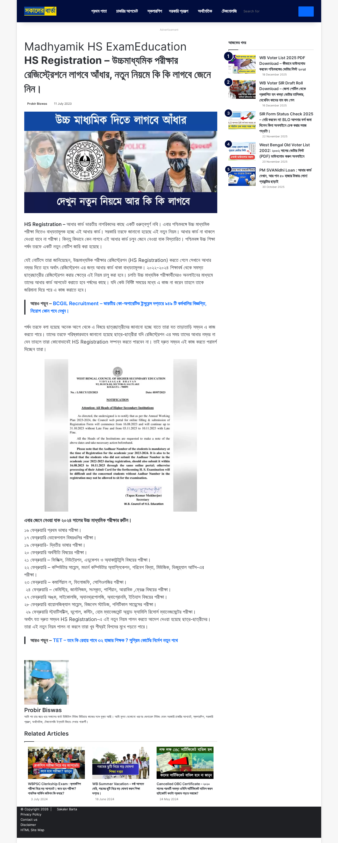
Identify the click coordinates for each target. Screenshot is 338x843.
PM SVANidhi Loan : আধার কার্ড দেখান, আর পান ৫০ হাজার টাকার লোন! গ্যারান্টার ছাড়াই (285, 176)
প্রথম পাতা (99, 11)
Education (160, 46)
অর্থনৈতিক (205, 11)
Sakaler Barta (67, 809)
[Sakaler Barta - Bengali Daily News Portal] (40, 11)
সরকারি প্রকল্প (178, 11)
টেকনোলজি (229, 11)
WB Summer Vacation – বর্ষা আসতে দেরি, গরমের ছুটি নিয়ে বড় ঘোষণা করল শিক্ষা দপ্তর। (118, 788)
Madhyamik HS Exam (79, 46)
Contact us (29, 819)
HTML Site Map (32, 830)
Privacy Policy (31, 814)
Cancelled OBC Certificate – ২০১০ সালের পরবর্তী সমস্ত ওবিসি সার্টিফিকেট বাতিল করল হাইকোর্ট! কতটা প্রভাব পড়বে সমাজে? (185, 788)
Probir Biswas (37, 103)
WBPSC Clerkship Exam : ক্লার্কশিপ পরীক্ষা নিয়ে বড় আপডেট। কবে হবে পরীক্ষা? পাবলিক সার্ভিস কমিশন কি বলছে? (54, 788)
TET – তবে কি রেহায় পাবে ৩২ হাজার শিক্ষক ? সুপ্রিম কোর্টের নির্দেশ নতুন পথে (115, 640)
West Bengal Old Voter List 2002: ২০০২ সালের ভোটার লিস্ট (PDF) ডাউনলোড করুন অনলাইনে (284, 150)
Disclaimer (28, 825)
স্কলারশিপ (154, 11)
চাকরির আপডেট (127, 11)
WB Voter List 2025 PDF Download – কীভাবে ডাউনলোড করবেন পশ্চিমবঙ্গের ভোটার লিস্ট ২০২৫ (282, 63)
